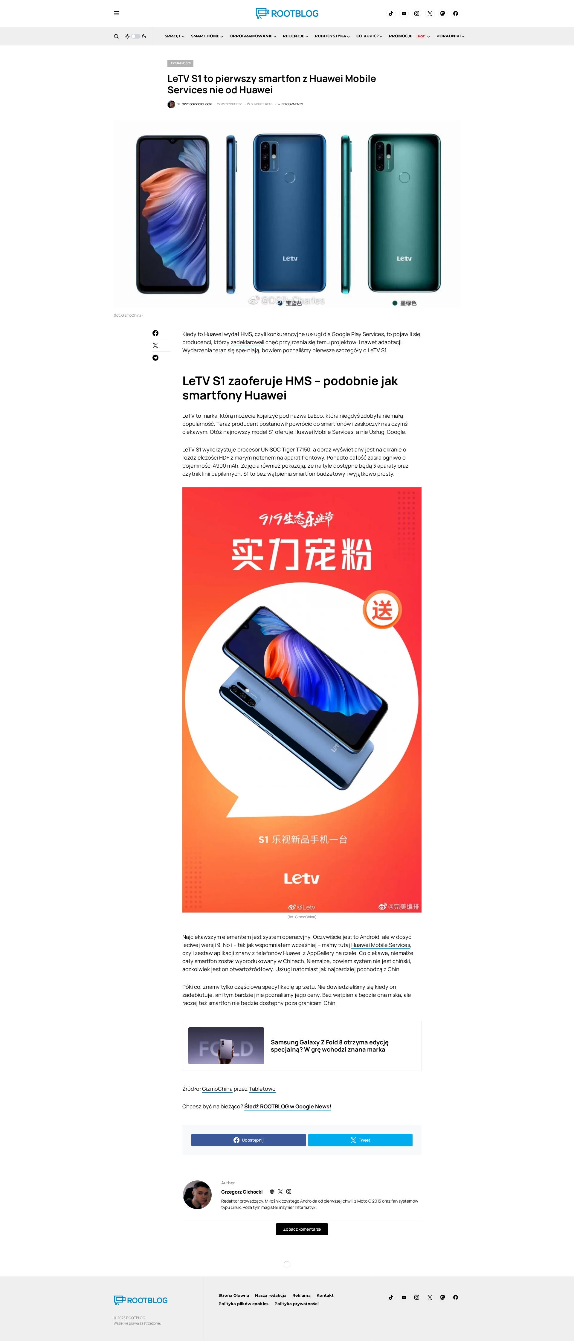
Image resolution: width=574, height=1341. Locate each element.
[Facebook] (455, 13)
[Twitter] (430, 13)
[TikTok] (391, 13)
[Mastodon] (443, 13)
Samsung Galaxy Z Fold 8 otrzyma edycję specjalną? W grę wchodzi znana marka (330, 1045)
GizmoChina (217, 1088)
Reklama (301, 1295)
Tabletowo (262, 1088)
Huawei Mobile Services (380, 944)
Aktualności (180, 63)
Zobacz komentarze (301, 1229)
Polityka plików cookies (243, 1303)
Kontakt (325, 1295)
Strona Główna (234, 1295)
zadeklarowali (247, 342)
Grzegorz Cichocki (241, 1192)
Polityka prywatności (296, 1303)
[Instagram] (417, 13)
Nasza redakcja (270, 1295)
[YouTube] (404, 13)
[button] (117, 13)
